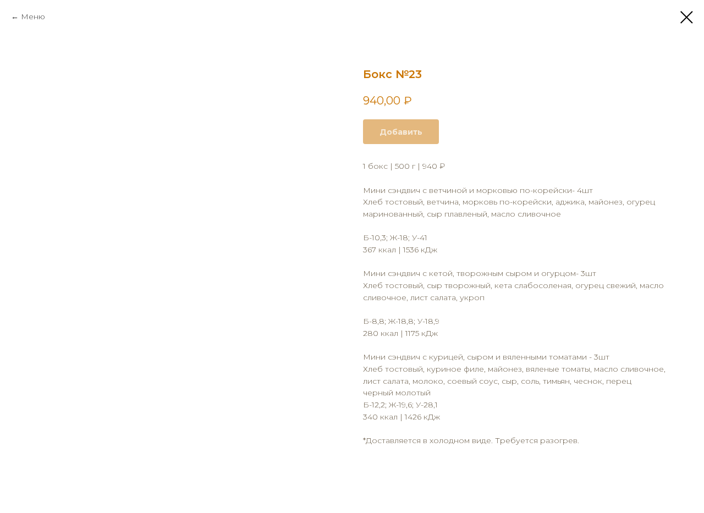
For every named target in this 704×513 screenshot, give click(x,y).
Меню (33, 16)
